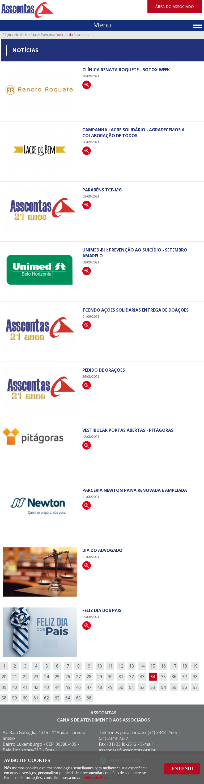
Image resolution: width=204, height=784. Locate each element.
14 (142, 666)
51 (131, 687)
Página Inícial (12, 34)
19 (195, 666)
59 (14, 698)
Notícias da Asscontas (72, 34)
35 (163, 677)
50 (120, 687)
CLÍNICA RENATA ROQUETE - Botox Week (126, 70)
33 (142, 677)
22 (25, 677)
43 (46, 687)
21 (14, 677)
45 (67, 687)
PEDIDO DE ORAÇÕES (103, 370)
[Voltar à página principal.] (27, 10)
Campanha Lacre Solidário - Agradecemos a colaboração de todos (133, 133)
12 (120, 666)
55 (174, 687)
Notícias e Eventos (39, 34)
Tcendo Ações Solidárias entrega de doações (135, 310)
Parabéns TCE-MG (102, 190)
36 (174, 677)
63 (57, 698)
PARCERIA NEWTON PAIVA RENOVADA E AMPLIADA (134, 490)
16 (163, 666)
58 (4, 698)
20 (4, 677)
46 (78, 687)
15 (152, 666)
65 (78, 698)
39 (4, 687)
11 (110, 666)
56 (184, 687)
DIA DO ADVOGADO (102, 550)
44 (57, 687)
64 (67, 698)
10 (99, 666)
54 (163, 687)
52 (142, 687)
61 (35, 698)
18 (184, 666)
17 (174, 666)
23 (35, 677)
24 (46, 677)
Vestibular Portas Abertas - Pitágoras (127, 430)
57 (195, 687)
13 (131, 666)
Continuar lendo (86, 85)
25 (57, 677)
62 (46, 698)
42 (35, 687)
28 (89, 677)
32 (131, 677)
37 (184, 677)
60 (25, 698)
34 (152, 677)
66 (89, 698)
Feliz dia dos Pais (101, 610)
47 (89, 687)
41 (25, 687)
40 (14, 687)
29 (99, 677)
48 (99, 687)
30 (110, 677)
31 (120, 677)
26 (67, 677)
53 (152, 687)
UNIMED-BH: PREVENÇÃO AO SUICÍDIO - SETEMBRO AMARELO (134, 253)
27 (78, 677)
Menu (102, 25)
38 (195, 677)
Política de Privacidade (100, 777)
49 (110, 687)
